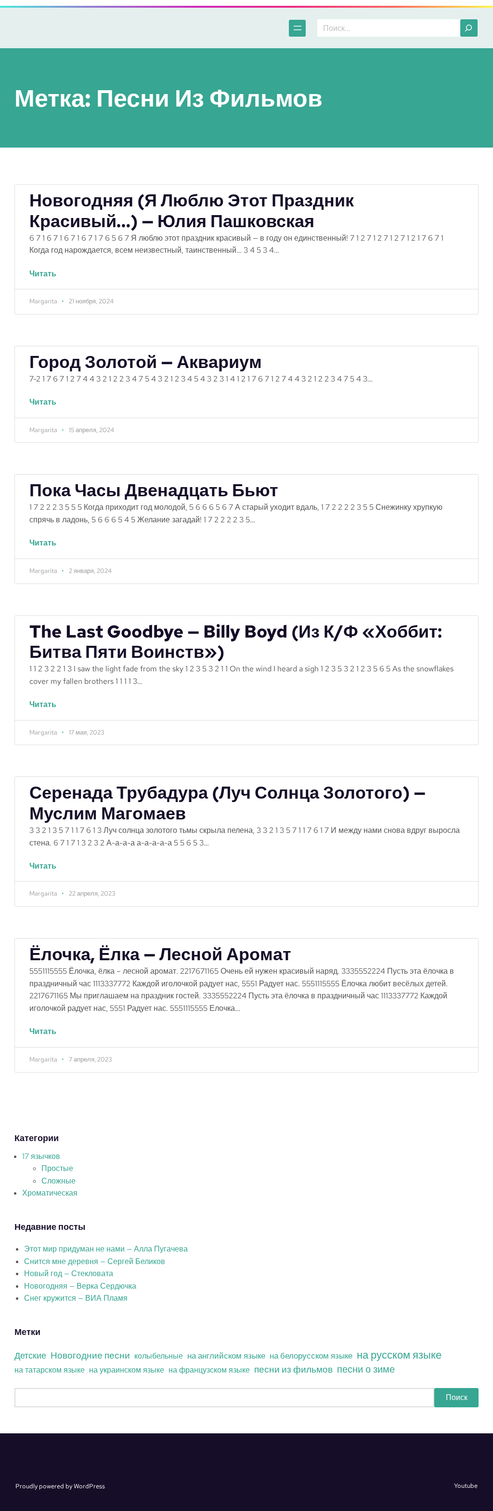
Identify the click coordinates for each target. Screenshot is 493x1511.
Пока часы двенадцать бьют (153, 490)
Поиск (456, 1397)
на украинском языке (126, 1370)
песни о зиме (366, 1369)
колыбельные (158, 1356)
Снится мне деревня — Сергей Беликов (94, 1261)
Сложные (58, 1181)
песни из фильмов (293, 1369)
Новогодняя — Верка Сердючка (80, 1286)
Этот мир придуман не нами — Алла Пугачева (106, 1249)
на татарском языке (49, 1370)
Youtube (466, 1486)
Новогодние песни (90, 1355)
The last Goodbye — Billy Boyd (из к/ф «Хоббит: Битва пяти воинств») (235, 642)
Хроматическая (50, 1193)
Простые (57, 1168)
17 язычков (41, 1156)
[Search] (469, 28)
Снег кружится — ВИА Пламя (76, 1298)
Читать (46, 279)
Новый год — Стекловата (68, 1273)
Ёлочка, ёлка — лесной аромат (160, 954)
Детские (30, 1355)
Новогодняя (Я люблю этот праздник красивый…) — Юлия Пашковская (191, 211)
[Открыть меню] (297, 28)
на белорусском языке (311, 1355)
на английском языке (226, 1355)
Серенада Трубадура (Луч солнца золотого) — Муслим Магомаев (227, 803)
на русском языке (399, 1355)
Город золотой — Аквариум (145, 362)
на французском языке (209, 1370)
